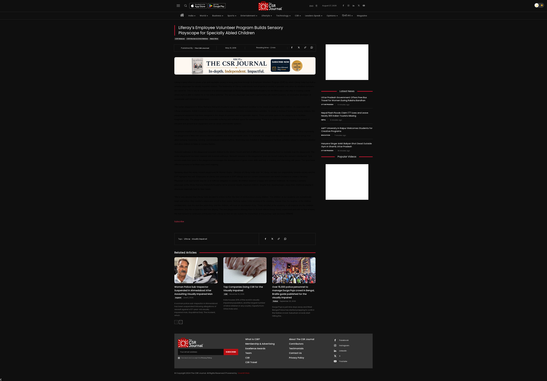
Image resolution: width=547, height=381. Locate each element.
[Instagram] (348, 6)
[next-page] (180, 322)
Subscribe (179, 221)
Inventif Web (244, 373)
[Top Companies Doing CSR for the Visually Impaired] (245, 270)
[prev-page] (176, 322)
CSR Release (179, 39)
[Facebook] (343, 6)
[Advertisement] (347, 62)
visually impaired (199, 239)
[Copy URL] (305, 47)
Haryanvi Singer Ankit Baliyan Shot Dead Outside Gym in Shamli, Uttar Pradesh (346, 145)
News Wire (214, 39)
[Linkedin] (354, 6)
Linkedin (343, 351)
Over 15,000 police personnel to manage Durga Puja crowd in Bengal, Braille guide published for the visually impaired (293, 292)
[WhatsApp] (311, 47)
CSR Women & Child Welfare (197, 39)
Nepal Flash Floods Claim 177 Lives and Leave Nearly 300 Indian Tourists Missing (344, 114)
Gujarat (178, 298)
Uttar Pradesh (327, 105)
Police (275, 301)
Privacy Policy (206, 358)
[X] (359, 6)
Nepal (323, 120)
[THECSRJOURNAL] (270, 5)
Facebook (344, 340)
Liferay (187, 239)
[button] (185, 5)
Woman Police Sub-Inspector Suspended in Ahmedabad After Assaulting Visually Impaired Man (193, 290)
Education (325, 135)
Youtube (343, 361)
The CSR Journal (202, 48)
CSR (225, 294)
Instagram (344, 345)
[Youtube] (364, 6)
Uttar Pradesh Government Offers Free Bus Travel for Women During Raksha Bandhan (344, 99)
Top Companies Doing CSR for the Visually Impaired (243, 288)
